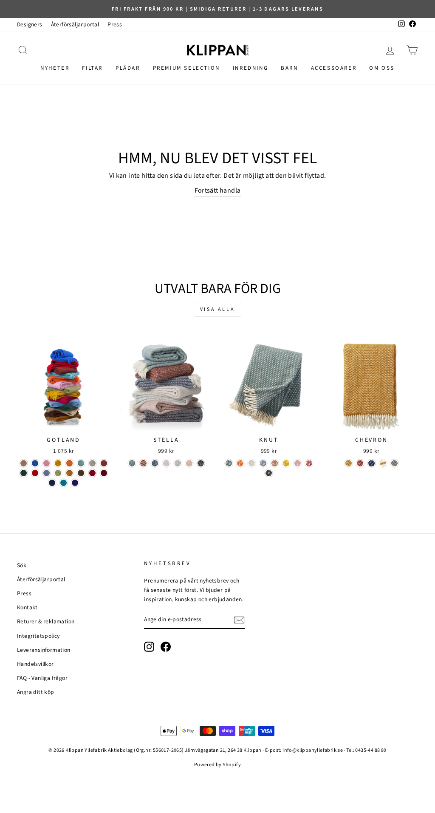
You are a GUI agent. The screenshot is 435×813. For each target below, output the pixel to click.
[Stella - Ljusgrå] (178, 463)
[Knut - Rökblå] (263, 463)
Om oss (382, 68)
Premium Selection (186, 68)
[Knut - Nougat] (275, 463)
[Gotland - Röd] (35, 473)
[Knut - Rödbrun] (309, 463)
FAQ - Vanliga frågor (42, 678)
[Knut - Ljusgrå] (252, 463)
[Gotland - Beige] (24, 463)
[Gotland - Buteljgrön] (24, 473)
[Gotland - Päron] (58, 473)
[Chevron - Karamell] (349, 463)
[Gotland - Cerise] (92, 473)
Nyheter (54, 68)
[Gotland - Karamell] (69, 473)
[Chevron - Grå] (394, 463)
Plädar (128, 68)
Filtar (92, 68)
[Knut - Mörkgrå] (269, 473)
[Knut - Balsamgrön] (229, 463)
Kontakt (27, 607)
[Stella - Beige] (166, 463)
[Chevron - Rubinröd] (360, 463)
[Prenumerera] (239, 619)
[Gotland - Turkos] (81, 463)
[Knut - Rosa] (298, 463)
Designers (29, 24)
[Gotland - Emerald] (63, 483)
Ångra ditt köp (35, 692)
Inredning (250, 68)
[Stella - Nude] (189, 463)
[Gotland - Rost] (104, 463)
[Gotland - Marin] (52, 483)
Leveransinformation (44, 650)
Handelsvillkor (35, 664)
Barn (289, 68)
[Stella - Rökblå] (155, 463)
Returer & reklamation (45, 621)
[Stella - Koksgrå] (201, 463)
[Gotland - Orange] (69, 463)
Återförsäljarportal (75, 24)
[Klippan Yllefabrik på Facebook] (166, 647)
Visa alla (217, 309)
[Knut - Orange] (240, 463)
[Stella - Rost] (143, 463)
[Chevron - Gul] (383, 463)
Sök (21, 565)
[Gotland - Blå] (35, 463)
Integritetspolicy (38, 636)
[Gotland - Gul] (58, 463)
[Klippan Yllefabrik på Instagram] (149, 647)
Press (114, 24)
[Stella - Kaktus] (132, 463)
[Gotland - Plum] (75, 483)
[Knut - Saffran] (286, 463)
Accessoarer (334, 68)
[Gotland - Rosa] (46, 463)
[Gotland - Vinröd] (104, 473)
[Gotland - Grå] (92, 463)
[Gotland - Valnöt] (81, 473)
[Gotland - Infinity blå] (46, 473)
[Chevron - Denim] (371, 463)
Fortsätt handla (218, 190)
